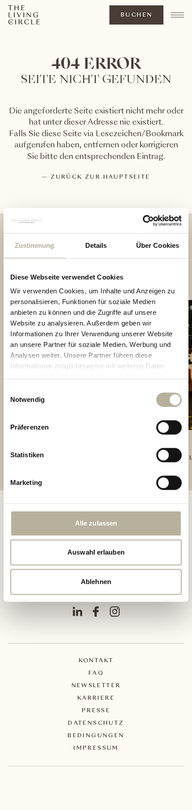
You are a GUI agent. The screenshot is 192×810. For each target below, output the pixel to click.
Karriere (96, 698)
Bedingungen (95, 736)
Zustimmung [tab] (34, 245)
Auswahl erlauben (96, 552)
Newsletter (96, 686)
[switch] (168, 427)
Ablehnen (96, 581)
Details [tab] (96, 245)
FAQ (96, 673)
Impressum (96, 748)
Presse (96, 711)
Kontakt (96, 661)
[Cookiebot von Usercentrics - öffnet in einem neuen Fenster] (143, 220)
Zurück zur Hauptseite (100, 177)
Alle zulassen (96, 523)
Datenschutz (96, 723)
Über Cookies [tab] (157, 245)
